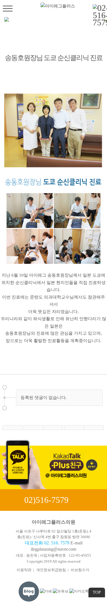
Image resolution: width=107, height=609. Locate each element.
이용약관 (24, 570)
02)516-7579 (46, 500)
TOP (97, 592)
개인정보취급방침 (51, 570)
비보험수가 (80, 570)
